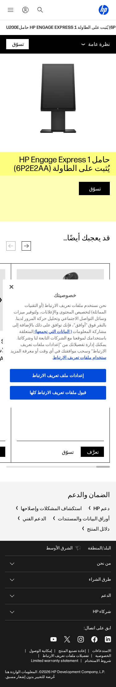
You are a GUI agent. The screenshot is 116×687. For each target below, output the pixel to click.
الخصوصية (103, 656)
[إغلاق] (11, 287)
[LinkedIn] (108, 639)
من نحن (104, 563)
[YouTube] (53, 639)
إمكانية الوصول (40, 651)
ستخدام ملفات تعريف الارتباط (79, 357)
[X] (67, 639)
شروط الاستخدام (98, 661)
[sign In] (25, 9)
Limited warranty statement (54, 661)
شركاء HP (102, 611)
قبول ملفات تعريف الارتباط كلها (58, 392)
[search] (40, 9)
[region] (58, 343)
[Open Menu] (10, 9)
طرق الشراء (100, 579)
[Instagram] (81, 639)
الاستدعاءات (101, 651)
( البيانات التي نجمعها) (53, 331)
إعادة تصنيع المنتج (72, 651)
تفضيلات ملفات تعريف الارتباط (65, 656)
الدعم (106, 595)
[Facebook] (94, 639)
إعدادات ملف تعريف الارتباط (58, 375)
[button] (26, 246)
